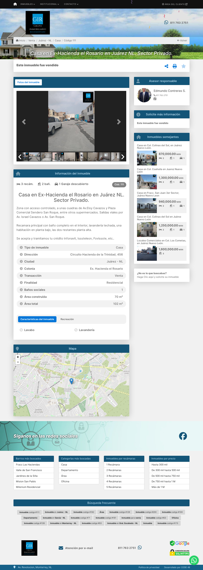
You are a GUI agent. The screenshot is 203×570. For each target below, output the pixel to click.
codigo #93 (92, 523)
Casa (58, 40)
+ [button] (18, 357)
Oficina (65, 481)
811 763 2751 (179, 22)
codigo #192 (84, 512)
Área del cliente (174, 4)
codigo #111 (29, 512)
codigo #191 (106, 518)
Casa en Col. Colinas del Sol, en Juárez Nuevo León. (159, 147)
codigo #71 (80, 518)
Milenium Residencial (28, 486)
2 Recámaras (113, 470)
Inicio (22, 40)
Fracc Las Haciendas (28, 464)
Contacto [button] (70, 4)
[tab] (28, 82)
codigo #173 (168, 523)
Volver (183, 40)
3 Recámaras (113, 475)
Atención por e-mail (79, 548)
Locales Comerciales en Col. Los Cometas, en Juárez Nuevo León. (161, 242)
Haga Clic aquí (145, 276)
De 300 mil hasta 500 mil (166, 470)
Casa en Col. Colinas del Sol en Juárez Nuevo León (159, 218)
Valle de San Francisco (29, 470)
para (131, 518)
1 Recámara (113, 464)
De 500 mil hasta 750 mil (166, 475)
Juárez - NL (45, 40)
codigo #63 (156, 518)
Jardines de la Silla (27, 475)
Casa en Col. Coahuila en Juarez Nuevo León (159, 170)
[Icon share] (183, 436)
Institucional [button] (48, 4)
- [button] (18, 362)
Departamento (69, 470)
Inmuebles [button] (26, 4)
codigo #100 (172, 512)
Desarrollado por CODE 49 (177, 567)
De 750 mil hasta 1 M (163, 481)
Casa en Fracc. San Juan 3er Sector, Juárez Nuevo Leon (158, 194)
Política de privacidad (149, 567)
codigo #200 (146, 512)
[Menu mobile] (15, 4)
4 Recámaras (113, 481)
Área (64, 475)
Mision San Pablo (26, 481)
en (56, 512)
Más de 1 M (158, 486)
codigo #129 (120, 512)
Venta (31, 40)
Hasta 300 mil (159, 464)
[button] (24, 121)
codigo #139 (34, 523)
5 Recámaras (113, 486)
